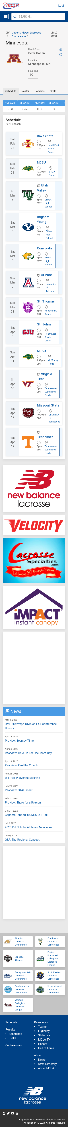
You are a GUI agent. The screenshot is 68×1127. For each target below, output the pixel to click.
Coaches (40, 91)
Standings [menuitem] (15, 1034)
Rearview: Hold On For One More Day (28, 753)
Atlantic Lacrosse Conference (21, 941)
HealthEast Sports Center (53, 148)
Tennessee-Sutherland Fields (51, 391)
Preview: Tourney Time (19, 740)
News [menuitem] (42, 1059)
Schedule (10, 91)
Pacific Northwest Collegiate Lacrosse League (53, 958)
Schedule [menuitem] (11, 1022)
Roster (25, 91)
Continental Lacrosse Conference (53, 941)
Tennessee (45, 437)
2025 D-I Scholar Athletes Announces (28, 827)
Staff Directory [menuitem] (47, 1064)
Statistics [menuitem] (44, 1035)
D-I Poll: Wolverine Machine (22, 777)
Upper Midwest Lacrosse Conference (55, 989)
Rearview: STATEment (18, 790)
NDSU (41, 162)
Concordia (44, 248)
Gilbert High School (48, 203)
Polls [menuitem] (12, 1038)
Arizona (47, 275)
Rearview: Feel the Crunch (21, 765)
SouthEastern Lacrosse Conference (54, 975)
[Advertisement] (34, 667)
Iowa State (45, 136)
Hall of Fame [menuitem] (46, 1048)
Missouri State (48, 405)
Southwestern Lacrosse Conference (22, 989)
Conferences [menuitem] (13, 1045)
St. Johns (44, 324)
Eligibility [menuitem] (44, 1031)
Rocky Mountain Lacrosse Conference (23, 975)
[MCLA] (12, 5)
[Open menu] (6, 16)
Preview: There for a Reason (23, 802)
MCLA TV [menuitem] (44, 1039)
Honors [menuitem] (42, 1044)
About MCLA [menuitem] (46, 1068)
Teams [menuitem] (42, 1026)
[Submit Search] (15, 16)
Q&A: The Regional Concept (22, 839)
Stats (53, 91)
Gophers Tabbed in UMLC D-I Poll (26, 815)
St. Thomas (46, 301)
